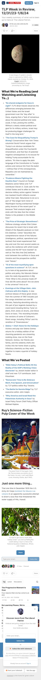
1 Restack (26, 566)
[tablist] (12, 582)
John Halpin (24, 24)
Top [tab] (4, 582)
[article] (20, 593)
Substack (10, 676)
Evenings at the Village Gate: (18, 288)
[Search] (37, 582)
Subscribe (29, 3)
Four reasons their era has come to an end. (15, 594)
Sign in (36, 3)
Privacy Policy (24, 657)
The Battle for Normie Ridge (18, 389)
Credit (17, 81)
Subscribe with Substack (22, 649)
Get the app (31, 670)
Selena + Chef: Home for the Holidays (21, 326)
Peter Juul (13, 24)
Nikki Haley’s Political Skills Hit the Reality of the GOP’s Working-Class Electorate (21, 368)
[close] (35, 609)
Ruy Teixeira (15, 597)
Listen (36, 25)
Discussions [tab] (18, 582)
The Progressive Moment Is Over (14, 589)
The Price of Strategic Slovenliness (21, 221)
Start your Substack (15, 670)
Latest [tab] (9, 582)
